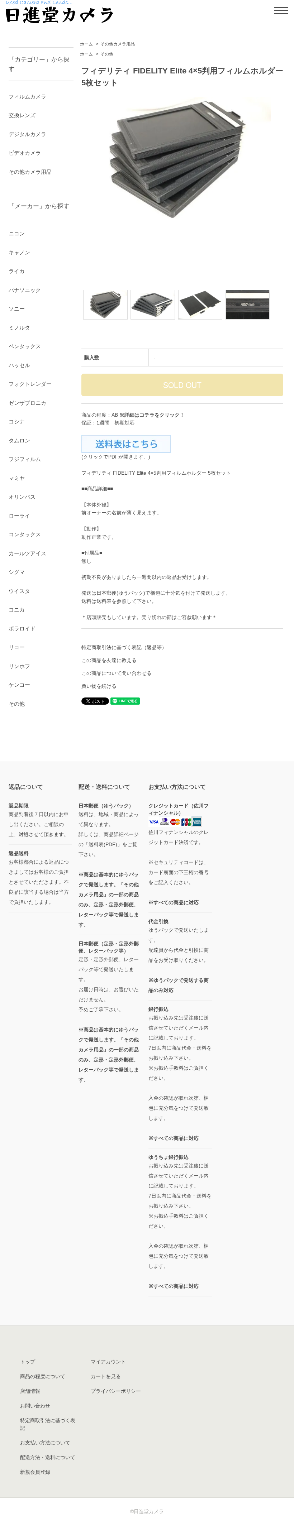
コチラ (147, 415)
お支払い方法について (45, 1442)
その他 (106, 54)
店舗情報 (30, 1391)
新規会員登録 (35, 1472)
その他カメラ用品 (117, 44)
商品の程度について (42, 1376)
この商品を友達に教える (109, 660)
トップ (27, 1362)
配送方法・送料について (47, 1457)
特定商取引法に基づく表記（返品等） (124, 647)
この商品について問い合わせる (116, 673)
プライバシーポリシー (116, 1391)
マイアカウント (108, 1362)
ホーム (86, 44)
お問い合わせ (35, 1406)
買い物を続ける (99, 686)
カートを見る (106, 1376)
